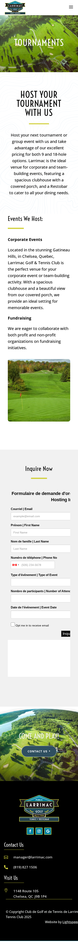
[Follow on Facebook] (30, 831)
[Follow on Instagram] (39, 831)
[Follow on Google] (47, 831)
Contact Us (37, 751)
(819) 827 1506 (25, 867)
